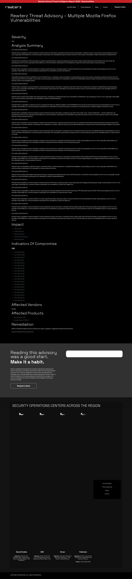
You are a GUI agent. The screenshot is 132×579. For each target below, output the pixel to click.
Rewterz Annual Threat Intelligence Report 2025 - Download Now (66, 1)
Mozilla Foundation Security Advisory (23, 332)
